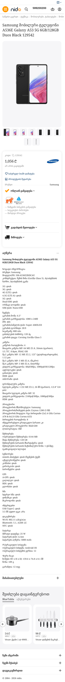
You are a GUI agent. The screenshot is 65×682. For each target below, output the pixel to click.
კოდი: (8, 155)
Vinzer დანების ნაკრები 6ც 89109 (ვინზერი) (47, 639)
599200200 (39, 8)
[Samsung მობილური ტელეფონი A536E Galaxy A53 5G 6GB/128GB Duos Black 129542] (31, 84)
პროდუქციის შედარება (19, 179)
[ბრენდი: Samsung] (53, 161)
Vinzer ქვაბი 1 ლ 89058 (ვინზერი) (16, 639)
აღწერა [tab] (7, 253)
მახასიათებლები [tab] (13, 578)
